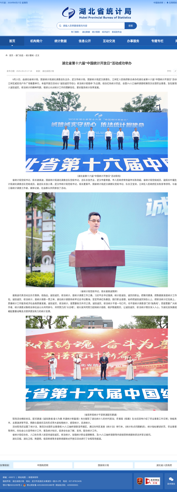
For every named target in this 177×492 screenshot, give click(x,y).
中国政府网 (158, 3)
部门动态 (19, 55)
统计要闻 (30, 55)
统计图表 (96, 32)
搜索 (130, 25)
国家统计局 (103, 465)
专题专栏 (157, 41)
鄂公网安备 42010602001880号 (40, 485)
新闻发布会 (117, 32)
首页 (12, 41)
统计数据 (60, 41)
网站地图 (22, 477)
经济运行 (106, 32)
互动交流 (109, 41)
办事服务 (133, 41)
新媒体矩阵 (33, 477)
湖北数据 (86, 32)
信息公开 (85, 41)
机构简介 (36, 41)
